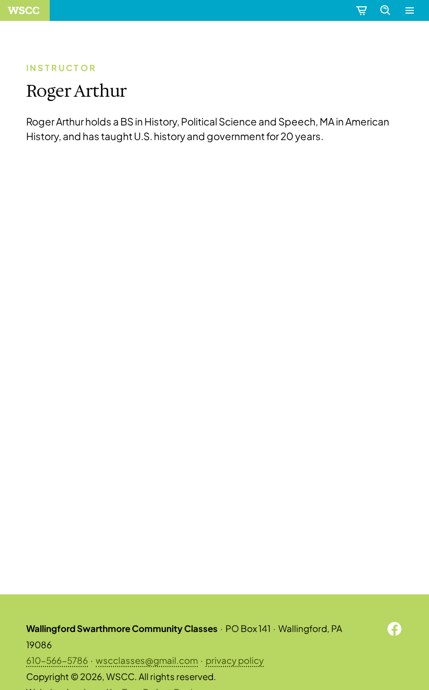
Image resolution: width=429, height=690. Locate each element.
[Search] (385, 10)
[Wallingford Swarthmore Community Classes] (25, 10)
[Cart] (361, 10)
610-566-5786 (57, 660)
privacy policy (235, 660)
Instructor (61, 67)
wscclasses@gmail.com (147, 660)
